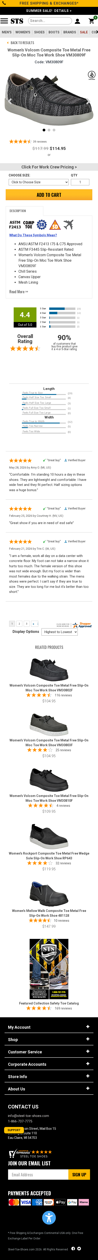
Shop (13, 1039)
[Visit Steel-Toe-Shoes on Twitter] (79, 1249)
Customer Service (25, 1052)
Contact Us (23, 1107)
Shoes (39, 32)
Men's (7, 32)
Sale (84, 32)
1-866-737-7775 (20, 1121)
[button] (49, 1218)
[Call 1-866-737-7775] (4, 3)
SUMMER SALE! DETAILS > (49, 11)
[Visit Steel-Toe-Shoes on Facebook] (73, 1249)
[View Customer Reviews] (31, 1153)
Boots (54, 32)
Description (18, 210)
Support (14, 1130)
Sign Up (79, 1174)
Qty (74, 175)
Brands (69, 32)
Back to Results (22, 42)
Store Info (17, 1076)
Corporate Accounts (27, 1064)
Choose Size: (19, 175)
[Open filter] (6, 23)
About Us (16, 1089)
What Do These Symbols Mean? (33, 235)
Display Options (26, 631)
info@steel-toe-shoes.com (28, 1116)
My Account (19, 1027)
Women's (22, 32)
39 (40, 141)
